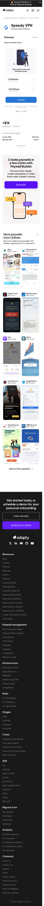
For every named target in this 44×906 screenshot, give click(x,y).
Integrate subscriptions (12, 739)
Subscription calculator (12, 606)
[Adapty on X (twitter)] (10, 543)
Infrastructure (10, 663)
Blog (4, 559)
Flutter (5, 777)
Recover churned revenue (14, 751)
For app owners (9, 706)
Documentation (9, 583)
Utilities (22, 18)
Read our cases (9, 755)
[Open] (38, 10)
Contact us (7, 865)
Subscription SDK (10, 667)
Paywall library (8, 586)
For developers (9, 698)
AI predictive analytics (12, 842)
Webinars (6, 571)
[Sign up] (27, 10)
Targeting (6, 649)
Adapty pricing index (11, 594)
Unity (4, 793)
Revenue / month (11, 127)
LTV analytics (8, 838)
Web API (6, 801)
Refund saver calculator (13, 610)
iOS (4, 765)
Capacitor (6, 789)
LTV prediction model (12, 846)
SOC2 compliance (10, 888)
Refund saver (8, 683)
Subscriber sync (9, 671)
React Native (8, 773)
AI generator (8, 637)
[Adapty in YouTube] (32, 543)
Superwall (6, 824)
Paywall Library (11, 18)
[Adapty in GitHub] (26, 543)
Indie (4, 716)
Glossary (6, 578)
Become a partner (10, 893)
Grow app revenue (10, 743)
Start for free (21, 516)
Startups (6, 720)
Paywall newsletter (11, 591)
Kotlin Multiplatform (11, 785)
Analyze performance (12, 747)
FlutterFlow (7, 781)
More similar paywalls (19, 468)
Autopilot (6, 645)
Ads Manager (8, 850)
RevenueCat (8, 812)
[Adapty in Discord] (21, 543)
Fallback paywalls (10, 679)
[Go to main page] (8, 10)
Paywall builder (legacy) (13, 633)
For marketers (8, 702)
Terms (5, 873)
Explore (21, 184)
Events (5, 574)
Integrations (7, 687)
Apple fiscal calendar (11, 598)
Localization (7, 653)
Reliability (6, 675)
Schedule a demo (21, 525)
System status (9, 885)
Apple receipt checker (12, 603)
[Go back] (3, 19)
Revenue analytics (10, 834)
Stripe (5, 797)
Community (7, 618)
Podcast (6, 566)
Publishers (6, 724)
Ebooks (5, 563)
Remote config (9, 657)
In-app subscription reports (14, 614)
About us (6, 861)
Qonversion (7, 820)
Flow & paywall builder (12, 629)
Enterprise (6, 728)
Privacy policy (8, 877)
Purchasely (7, 816)
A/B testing (7, 641)
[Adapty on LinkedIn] (15, 543)
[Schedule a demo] (33, 10)
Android (6, 769)
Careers (5, 869)
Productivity (16, 29)
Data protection (9, 881)
